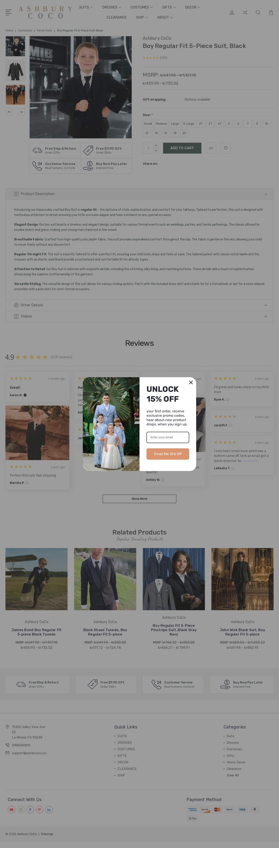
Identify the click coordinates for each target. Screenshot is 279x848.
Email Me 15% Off (168, 454)
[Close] (191, 382)
